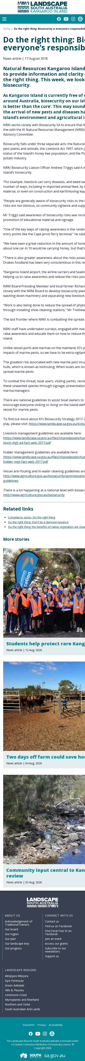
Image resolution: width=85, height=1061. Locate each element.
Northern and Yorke (17, 1004)
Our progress (13, 948)
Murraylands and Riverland (22, 1000)
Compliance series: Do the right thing (31, 517)
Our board (11, 929)
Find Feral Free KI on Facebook (58, 932)
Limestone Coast (16, 995)
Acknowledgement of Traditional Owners (18, 922)
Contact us (52, 921)
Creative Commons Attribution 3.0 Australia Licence (42, 1044)
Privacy (42, 1025)
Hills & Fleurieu (14, 990)
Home (6, 28)
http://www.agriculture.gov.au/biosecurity (34, 495)
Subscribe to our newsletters (55, 949)
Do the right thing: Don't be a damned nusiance (38, 522)
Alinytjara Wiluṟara (16, 976)
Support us (52, 956)
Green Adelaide (14, 985)
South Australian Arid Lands (22, 1009)
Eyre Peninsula (14, 981)
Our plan (10, 939)
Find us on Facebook (58, 926)
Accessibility (55, 1025)
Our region (12, 934)
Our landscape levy (17, 943)
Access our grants (56, 943)
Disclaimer (29, 1025)
